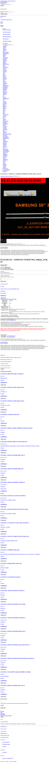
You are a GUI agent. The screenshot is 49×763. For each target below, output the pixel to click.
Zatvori (2, 705)
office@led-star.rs (3, 0)
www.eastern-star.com (13, 315)
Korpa (1, 21)
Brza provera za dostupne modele (6, 243)
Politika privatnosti (6, 744)
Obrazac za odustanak (8, 758)
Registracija (5, 2)
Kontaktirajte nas (3, 726)
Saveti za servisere (6, 169)
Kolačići (4, 746)
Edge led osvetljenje (9, 176)
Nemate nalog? (3, 16)
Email (1, 11)
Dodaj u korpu (3, 281)
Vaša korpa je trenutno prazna (6, 19)
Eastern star (2, 176)
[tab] (2, 299)
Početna (4, 28)
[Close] (0, 701)
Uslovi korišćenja (6, 742)
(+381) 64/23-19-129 (11, 0)
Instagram (5, 752)
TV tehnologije (6, 170)
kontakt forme (13, 319)
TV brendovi (5, 43)
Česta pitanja (5, 168)
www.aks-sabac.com (11, 335)
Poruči (1, 22)
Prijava (1, 2)
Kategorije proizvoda (7, 29)
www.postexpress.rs (11, 336)
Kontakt (4, 171)
